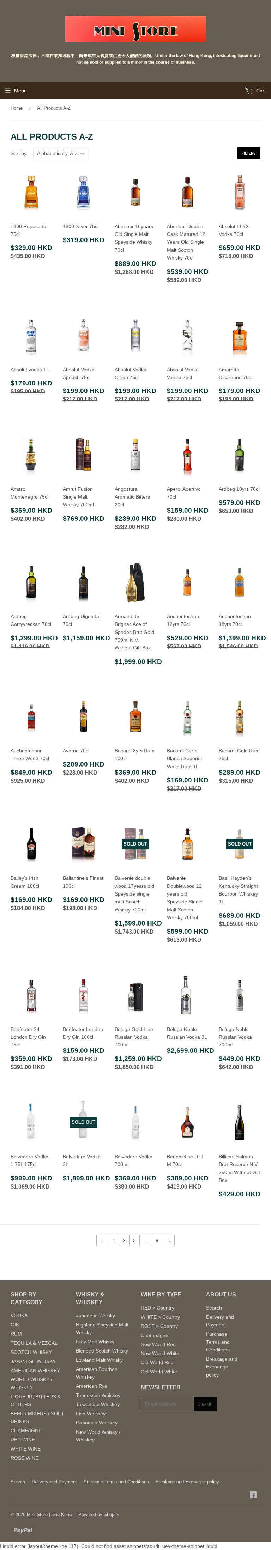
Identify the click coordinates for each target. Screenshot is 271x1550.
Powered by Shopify (98, 1514)
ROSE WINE (24, 1458)
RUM (16, 1334)
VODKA (19, 1315)
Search (214, 1308)
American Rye (91, 1386)
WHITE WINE (26, 1449)
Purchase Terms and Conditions (218, 1342)
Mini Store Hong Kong (49, 1514)
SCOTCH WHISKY (31, 1352)
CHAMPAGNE (26, 1430)
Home (17, 108)
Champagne (154, 1335)
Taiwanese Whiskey (98, 1404)
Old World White (159, 1371)
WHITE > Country (160, 1317)
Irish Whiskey (91, 1413)
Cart (260, 90)
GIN (15, 1325)
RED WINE (23, 1439)
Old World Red (157, 1362)
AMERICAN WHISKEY (35, 1370)
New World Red (158, 1344)
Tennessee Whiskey (98, 1395)
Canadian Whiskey (97, 1423)
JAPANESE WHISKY (33, 1361)
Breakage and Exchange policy (221, 1367)
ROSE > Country (159, 1326)
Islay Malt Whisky (95, 1341)
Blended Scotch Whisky (102, 1351)
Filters (249, 153)
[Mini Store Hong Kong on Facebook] (253, 1496)
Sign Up (205, 1404)
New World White (160, 1353)
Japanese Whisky (95, 1315)
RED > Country (157, 1308)
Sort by (18, 153)
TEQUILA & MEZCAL (34, 1343)
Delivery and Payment (54, 1481)
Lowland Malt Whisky (99, 1360)
